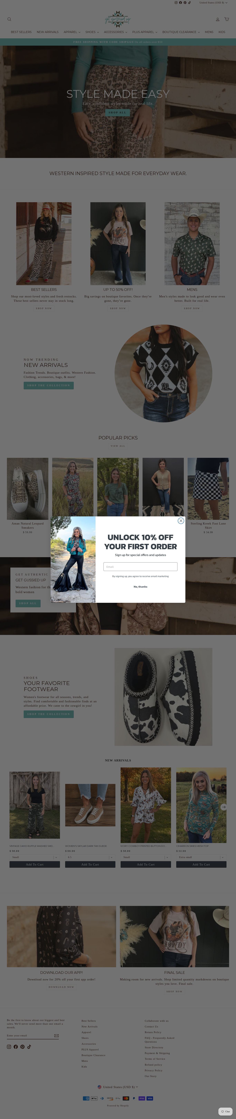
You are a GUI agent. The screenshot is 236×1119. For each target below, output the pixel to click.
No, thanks (140, 586)
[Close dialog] (181, 521)
